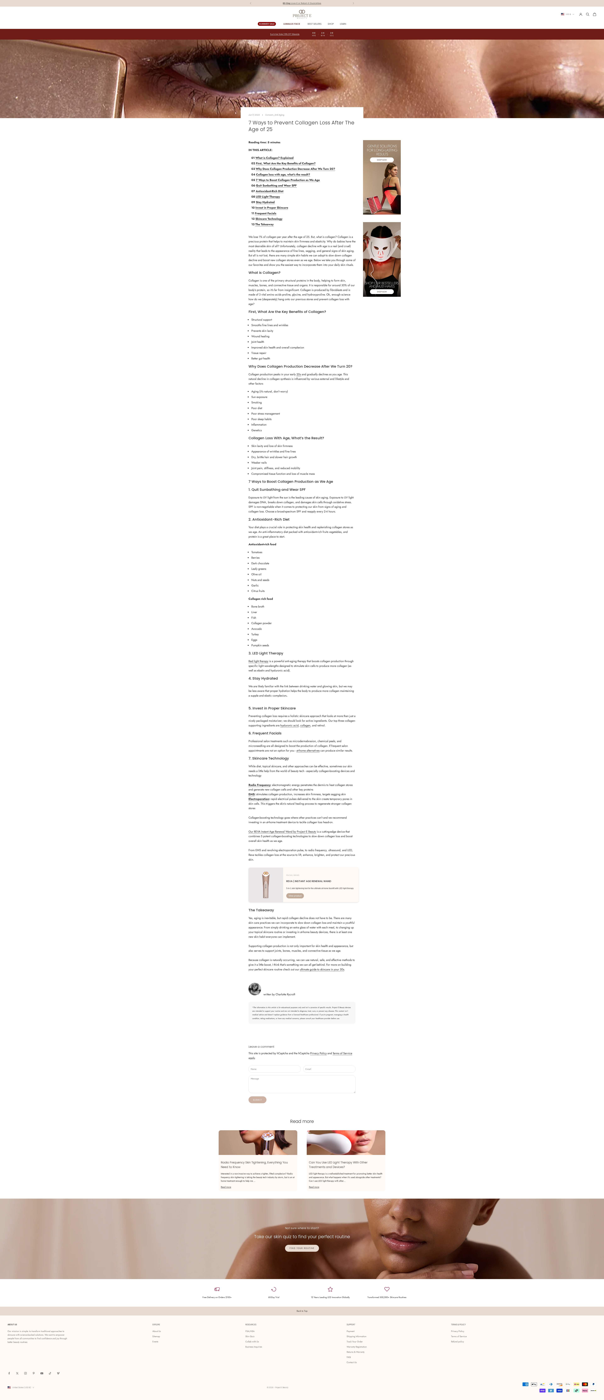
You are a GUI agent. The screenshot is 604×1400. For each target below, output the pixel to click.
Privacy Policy (318, 1053)
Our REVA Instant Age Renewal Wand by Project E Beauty (282, 832)
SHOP (331, 23)
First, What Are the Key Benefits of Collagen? (286, 163)
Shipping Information (356, 1336)
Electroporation (259, 799)
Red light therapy (258, 661)
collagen (305, 725)
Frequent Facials (265, 213)
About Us (156, 1331)
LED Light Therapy (268, 197)
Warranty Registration (357, 1346)
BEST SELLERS (315, 23)
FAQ (349, 1357)
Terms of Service (342, 1053)
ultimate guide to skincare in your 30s (322, 969)
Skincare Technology (268, 219)
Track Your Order (355, 1341)
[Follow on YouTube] (41, 1373)
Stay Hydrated (265, 202)
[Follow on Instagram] (25, 1373)
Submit (257, 1099)
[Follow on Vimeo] (58, 1373)
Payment (350, 1331)
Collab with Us (252, 1341)
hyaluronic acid (289, 725)
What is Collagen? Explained (274, 158)
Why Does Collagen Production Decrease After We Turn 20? (295, 169)
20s (298, 374)
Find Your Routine (302, 1248)
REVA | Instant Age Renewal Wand (308, 881)
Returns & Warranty (355, 1352)
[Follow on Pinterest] (33, 1373)
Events (155, 1341)
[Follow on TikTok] (50, 1373)
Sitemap (156, 1336)
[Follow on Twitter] (17, 1373)
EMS (251, 794)
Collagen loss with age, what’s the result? (283, 174)
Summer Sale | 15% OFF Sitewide (302, 3)
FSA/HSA (249, 1331)
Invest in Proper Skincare (271, 208)
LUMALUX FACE (291, 23)
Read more (226, 1187)
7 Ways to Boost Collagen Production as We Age (288, 180)
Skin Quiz (249, 1336)
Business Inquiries (253, 1346)
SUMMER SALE (267, 23)
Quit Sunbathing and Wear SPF (276, 185)
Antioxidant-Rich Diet (269, 191)
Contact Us (352, 1362)
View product (295, 895)
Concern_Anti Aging (274, 115)
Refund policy (457, 1341)
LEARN (343, 23)
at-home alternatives (308, 751)
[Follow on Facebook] (9, 1373)
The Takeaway (264, 224)
